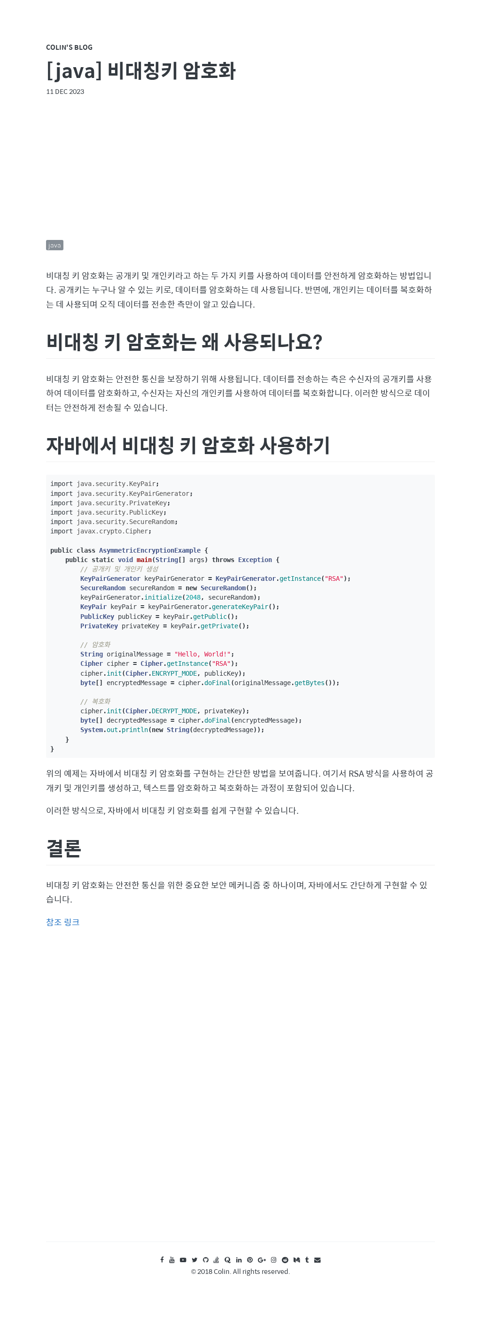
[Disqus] (240, 1094)
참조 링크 (63, 922)
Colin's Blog (69, 47)
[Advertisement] (240, 168)
